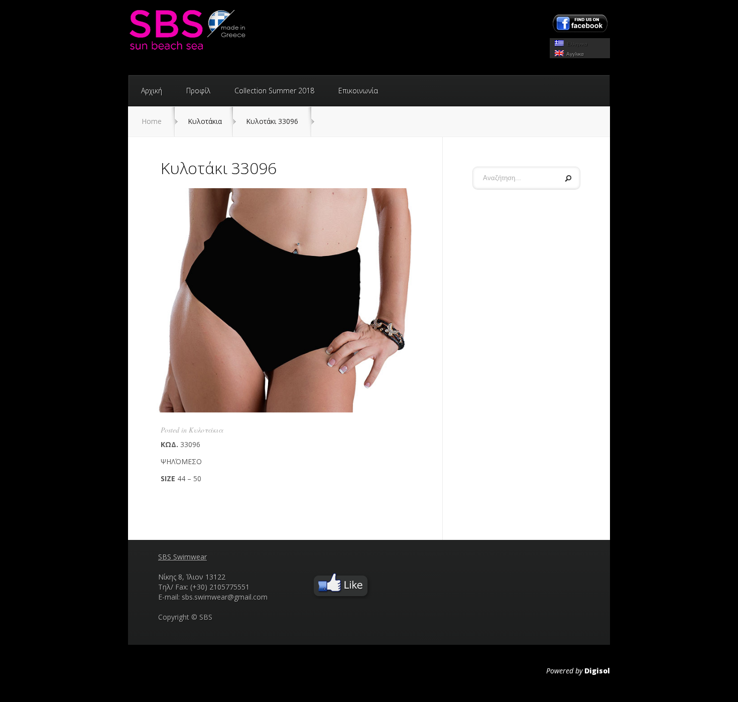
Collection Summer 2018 (274, 90)
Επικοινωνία (358, 90)
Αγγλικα (574, 54)
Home (152, 121)
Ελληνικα (575, 44)
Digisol (597, 670)
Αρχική (151, 90)
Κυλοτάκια (206, 430)
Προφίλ (198, 90)
